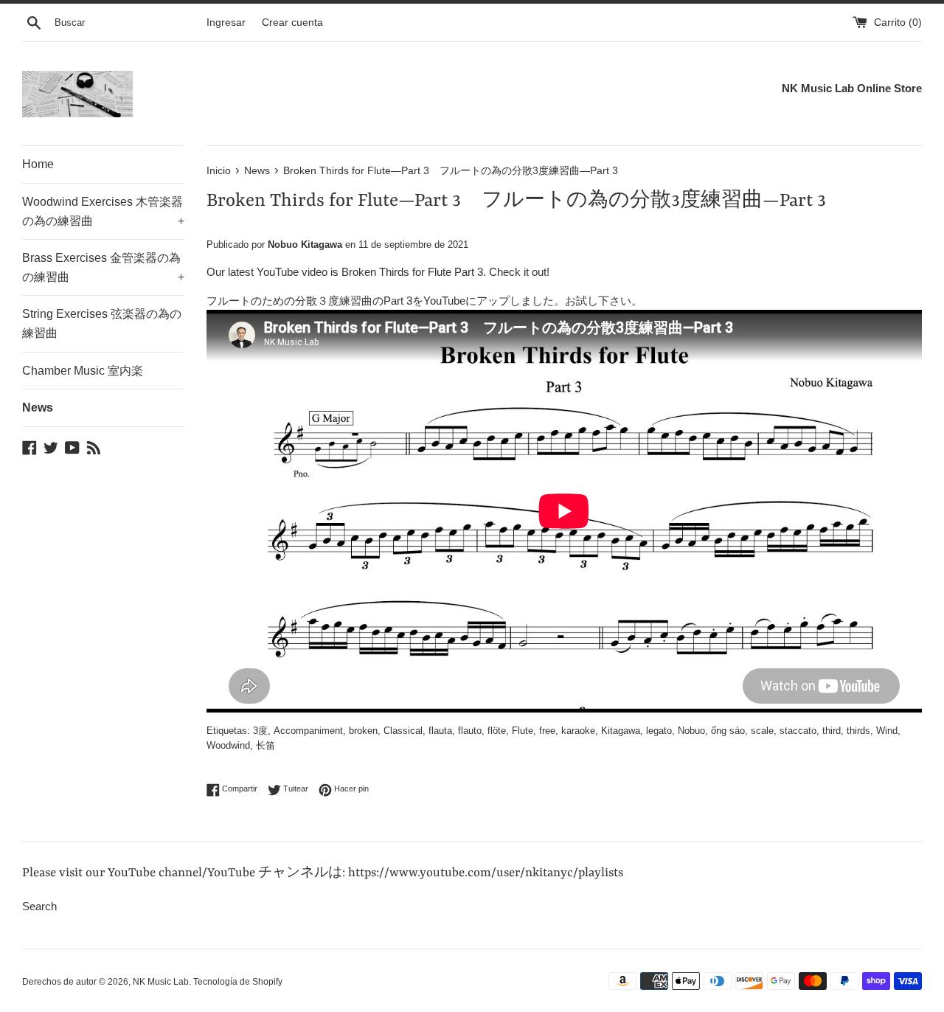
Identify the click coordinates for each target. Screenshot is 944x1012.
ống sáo (728, 730)
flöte (496, 730)
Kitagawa (620, 730)
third (831, 730)
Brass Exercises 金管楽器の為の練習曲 (103, 267)
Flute (522, 730)
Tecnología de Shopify (237, 982)
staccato (798, 730)
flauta (440, 730)
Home (38, 164)
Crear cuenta (292, 22)
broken (363, 730)
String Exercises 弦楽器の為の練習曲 (101, 323)
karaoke (578, 730)
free (547, 730)
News (37, 407)
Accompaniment (308, 730)
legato (659, 730)
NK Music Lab (161, 982)
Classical (403, 730)
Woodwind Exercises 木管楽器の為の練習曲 (103, 211)
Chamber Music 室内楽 (82, 370)
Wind (887, 730)
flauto (470, 730)
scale (762, 730)
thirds (858, 730)
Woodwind (228, 745)
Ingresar (226, 22)
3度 (260, 730)
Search (39, 906)
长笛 (265, 745)
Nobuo (691, 730)
